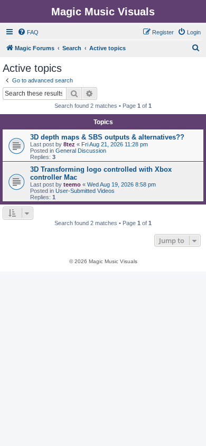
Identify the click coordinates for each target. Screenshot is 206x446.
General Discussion (80, 150)
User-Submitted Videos (85, 191)
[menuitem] (28, 32)
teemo (72, 184)
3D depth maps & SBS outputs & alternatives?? (107, 137)
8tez (69, 144)
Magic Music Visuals (103, 11)
